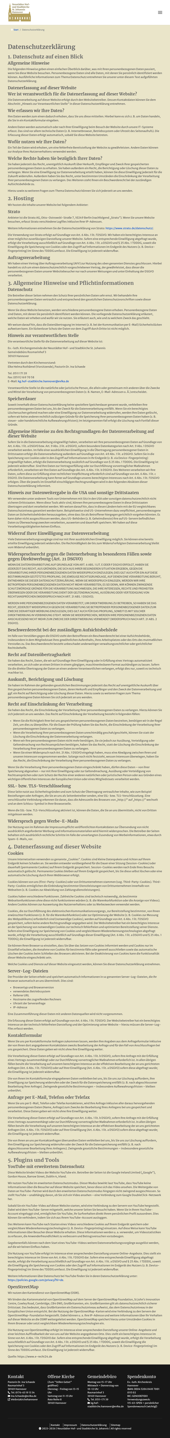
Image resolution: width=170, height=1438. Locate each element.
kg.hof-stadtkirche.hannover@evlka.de (43, 381)
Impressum (70, 1425)
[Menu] (160, 12)
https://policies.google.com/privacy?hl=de (35, 1280)
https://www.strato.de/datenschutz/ (129, 228)
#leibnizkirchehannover (24, 1399)
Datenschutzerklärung (94, 1425)
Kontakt (55, 1425)
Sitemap (115, 1425)
